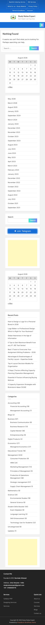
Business (11, 419)
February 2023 (13, 170)
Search (10, 217)
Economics (12, 443)
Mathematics (13, 491)
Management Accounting (19, 411)
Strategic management (18, 482)
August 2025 (12, 107)
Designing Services (10, 602)
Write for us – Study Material (17, 6)
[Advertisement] (22, 253)
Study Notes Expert (26, 16)
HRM (12, 463)
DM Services (32, 2)
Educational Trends (15, 451)
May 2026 (11, 99)
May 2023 (11, 157)
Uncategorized (13, 527)
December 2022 (14, 178)
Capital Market (15, 431)
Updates (11, 531)
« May (10, 87)
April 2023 (12, 162)
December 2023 (14, 128)
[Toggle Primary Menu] (42, 25)
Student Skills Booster (16, 507)
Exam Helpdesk (16, 510)
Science (11, 495)
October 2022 (13, 187)
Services (6, 606)
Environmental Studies (18, 498)
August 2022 (12, 195)
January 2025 (13, 111)
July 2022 (11, 199)
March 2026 (12, 103)
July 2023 (11, 149)
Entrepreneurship (16, 435)
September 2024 (14, 116)
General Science (16, 502)
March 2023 (12, 166)
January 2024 (13, 124)
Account (30, 10)
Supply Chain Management (20, 486)
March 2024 (12, 120)
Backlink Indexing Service (17, 2)
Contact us (37, 613)
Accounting (12, 403)
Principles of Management (20, 471)
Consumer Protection (18, 459)
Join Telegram (23, 231)
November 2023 (14, 132)
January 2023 (13, 174)
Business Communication (19, 422)
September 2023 (14, 141)
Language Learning (17, 514)
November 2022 (14, 182)
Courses (36, 602)
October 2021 (13, 203)
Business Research (17, 427)
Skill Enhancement (17, 518)
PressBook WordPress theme (26, 622)
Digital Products (14, 439)
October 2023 (13, 136)
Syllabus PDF (8, 599)
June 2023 (12, 153)
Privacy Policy (32, 6)
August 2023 (12, 145)
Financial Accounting (18, 406)
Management (13, 455)
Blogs (10, 415)
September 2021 (14, 208)
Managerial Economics (19, 447)
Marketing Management (19, 467)
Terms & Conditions (18, 10)
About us (37, 599)
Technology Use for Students (21, 523)
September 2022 (14, 191)
